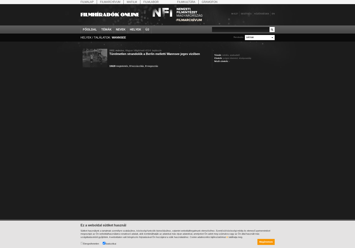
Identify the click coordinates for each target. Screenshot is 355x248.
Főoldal (90, 29)
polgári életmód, (230, 58)
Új (147, 29)
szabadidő (235, 55)
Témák (106, 29)
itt (227, 237)
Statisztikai (110, 243)
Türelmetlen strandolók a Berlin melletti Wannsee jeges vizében (154, 54)
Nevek (121, 29)
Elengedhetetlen (91, 243)
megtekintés (118, 66)
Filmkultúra (186, 1)
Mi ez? (234, 14)
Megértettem (266, 242)
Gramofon (209, 1)
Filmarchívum (110, 1)
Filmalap (87, 1)
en (273, 14)
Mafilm (132, 1)
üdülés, (225, 55)
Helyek (135, 29)
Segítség (246, 14)
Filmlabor (151, 1)
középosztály (245, 58)
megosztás (151, 66)
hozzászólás (136, 66)
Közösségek (261, 14)
